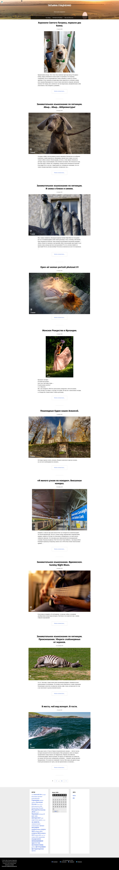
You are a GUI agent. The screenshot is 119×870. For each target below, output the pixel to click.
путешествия (37, 845)
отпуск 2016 (38, 835)
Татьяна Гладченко (59, 5)
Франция (35, 814)
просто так (36, 843)
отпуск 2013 (38, 831)
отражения (41, 837)
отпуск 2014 (36, 833)
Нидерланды (35, 808)
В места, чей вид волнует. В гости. (59, 706)
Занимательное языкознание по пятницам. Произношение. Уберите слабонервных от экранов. (59, 639)
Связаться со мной (9, 864)
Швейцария (41, 814)
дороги (40, 820)
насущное (35, 827)
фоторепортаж (38, 849)
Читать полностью (60, 92)
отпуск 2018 (35, 837)
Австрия (44, 794)
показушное (37, 841)
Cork (33, 794)
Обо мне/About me (69, 17)
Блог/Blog (48, 17)
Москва (41, 804)
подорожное (36, 839)
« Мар (55, 811)
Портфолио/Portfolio (57, 17)
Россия (34, 810)
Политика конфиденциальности (9, 866)
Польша (41, 808)
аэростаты (35, 820)
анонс (42, 818)
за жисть (35, 822)
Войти (74, 795)
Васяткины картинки (37, 796)
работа (33, 847)
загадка (43, 820)
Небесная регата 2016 (37, 806)
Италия (34, 804)
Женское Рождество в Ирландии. (59, 331)
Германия (35, 800)
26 (61, 781)
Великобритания (35, 798)
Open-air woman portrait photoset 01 (59, 267)
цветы (34, 850)
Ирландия (39, 802)
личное (41, 826)
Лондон (38, 804)
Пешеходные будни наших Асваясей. (59, 411)
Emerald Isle (38, 794)
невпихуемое (36, 829)
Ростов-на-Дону (39, 811)
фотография (41, 847)
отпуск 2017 (43, 835)
